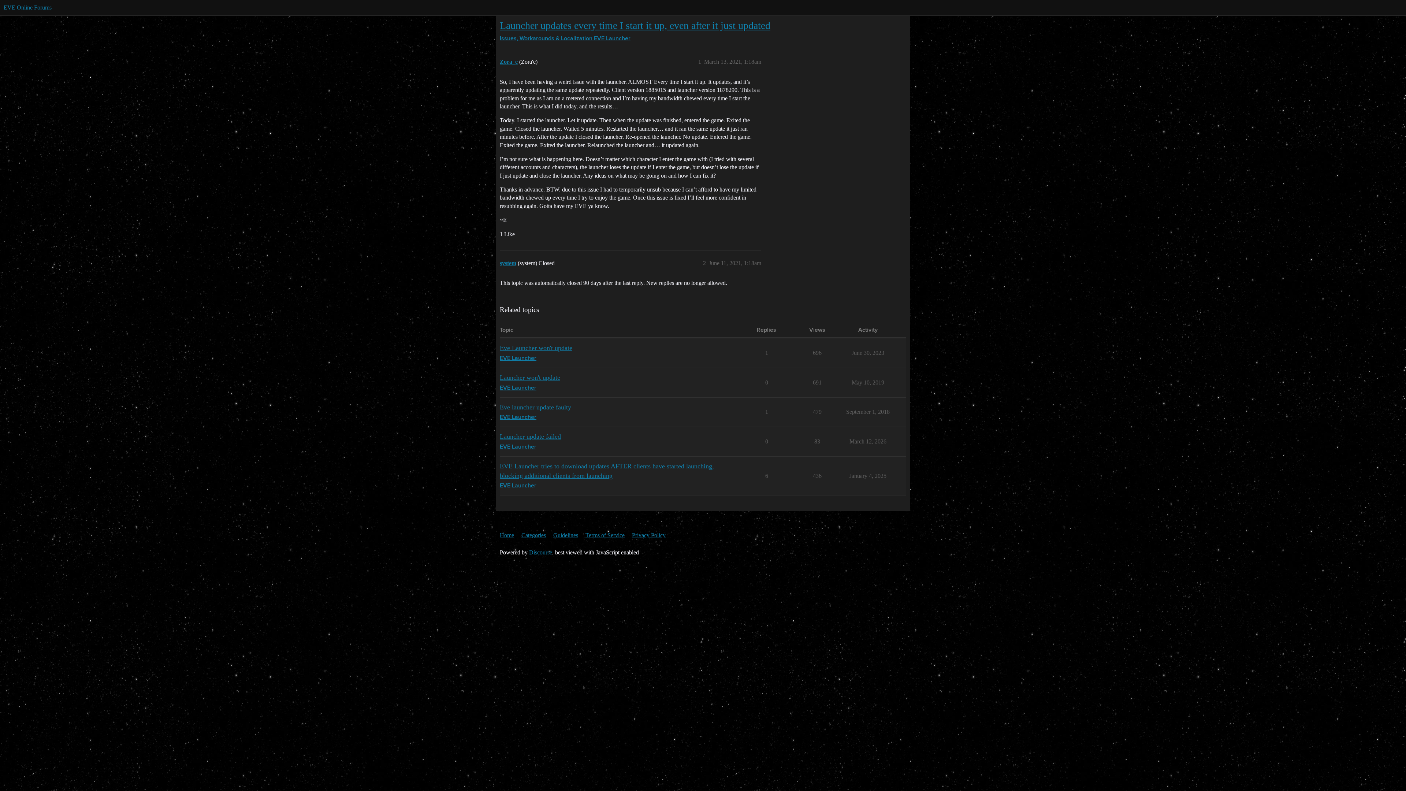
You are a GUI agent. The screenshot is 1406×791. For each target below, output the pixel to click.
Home (507, 535)
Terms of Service (605, 535)
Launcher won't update (530, 377)
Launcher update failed (530, 436)
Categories (533, 535)
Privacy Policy (649, 535)
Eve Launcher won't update (536, 348)
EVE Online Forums (28, 7)
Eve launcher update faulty (535, 407)
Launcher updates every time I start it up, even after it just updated (635, 25)
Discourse (540, 552)
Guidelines (565, 535)
